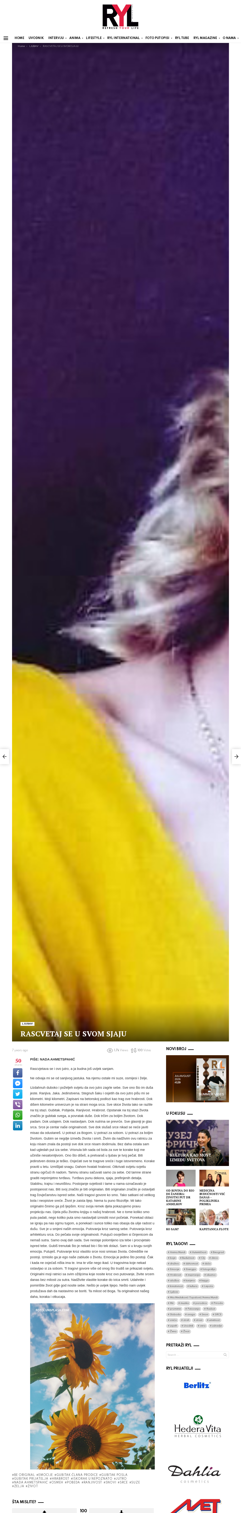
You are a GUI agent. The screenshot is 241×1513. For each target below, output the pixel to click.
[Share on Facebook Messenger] (17, 1083)
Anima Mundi (177, 1252)
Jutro (121, 1478)
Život (33, 1486)
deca (214, 1258)
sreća (173, 1320)
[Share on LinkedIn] (17, 1125)
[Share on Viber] (17, 1104)
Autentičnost (199, 1252)
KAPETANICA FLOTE (214, 1229)
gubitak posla (114, 1475)
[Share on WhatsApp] (17, 1115)
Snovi (111, 1482)
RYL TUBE (182, 38)
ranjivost (93, 1482)
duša (207, 1263)
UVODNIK (36, 38)
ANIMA (74, 38)
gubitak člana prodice (77, 1475)
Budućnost (188, 1258)
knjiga (204, 1280)
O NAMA (229, 38)
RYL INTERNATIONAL (123, 38)
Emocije (45, 1475)
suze (135, 1482)
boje (172, 1258)
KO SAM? (172, 1229)
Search (225, 1355)
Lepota (208, 1286)
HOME (19, 38)
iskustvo (211, 1275)
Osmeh (57, 1482)
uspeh (173, 1326)
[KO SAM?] (181, 1217)
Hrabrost (60, 1478)
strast (199, 1320)
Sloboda (175, 1314)
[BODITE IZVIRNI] (4, 756)
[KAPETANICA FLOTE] (214, 1217)
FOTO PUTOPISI (157, 38)
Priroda (218, 1303)
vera (202, 1326)
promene (175, 1309)
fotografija (209, 1269)
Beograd (218, 1252)
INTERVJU (56, 38)
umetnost (214, 1320)
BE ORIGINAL (24, 1475)
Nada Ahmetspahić (31, 1482)
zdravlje (217, 1326)
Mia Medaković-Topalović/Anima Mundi (194, 1297)
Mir (172, 1303)
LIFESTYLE (93, 38)
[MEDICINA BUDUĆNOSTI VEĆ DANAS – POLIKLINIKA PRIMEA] (214, 1178)
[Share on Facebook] (17, 1073)
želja (19, 1486)
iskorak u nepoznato (92, 1478)
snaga (191, 1314)
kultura (193, 1286)
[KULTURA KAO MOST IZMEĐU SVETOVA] (197, 1143)
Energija (191, 1269)
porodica (201, 1303)
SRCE (124, 1482)
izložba (174, 1280)
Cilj (203, 1258)
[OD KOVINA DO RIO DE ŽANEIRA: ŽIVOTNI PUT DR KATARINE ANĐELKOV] (181, 1178)
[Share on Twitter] (17, 1094)
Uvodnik (188, 1326)
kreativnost (176, 1286)
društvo (174, 1263)
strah (186, 1320)
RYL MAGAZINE (205, 38)
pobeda (73, 1482)
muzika (185, 1303)
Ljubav (174, 1292)
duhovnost (192, 1263)
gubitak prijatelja (31, 1478)
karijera (190, 1280)
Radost (210, 1309)
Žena (173, 1331)
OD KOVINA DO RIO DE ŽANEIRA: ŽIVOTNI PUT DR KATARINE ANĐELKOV (180, 1197)
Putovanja (194, 1309)
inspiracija (194, 1275)
